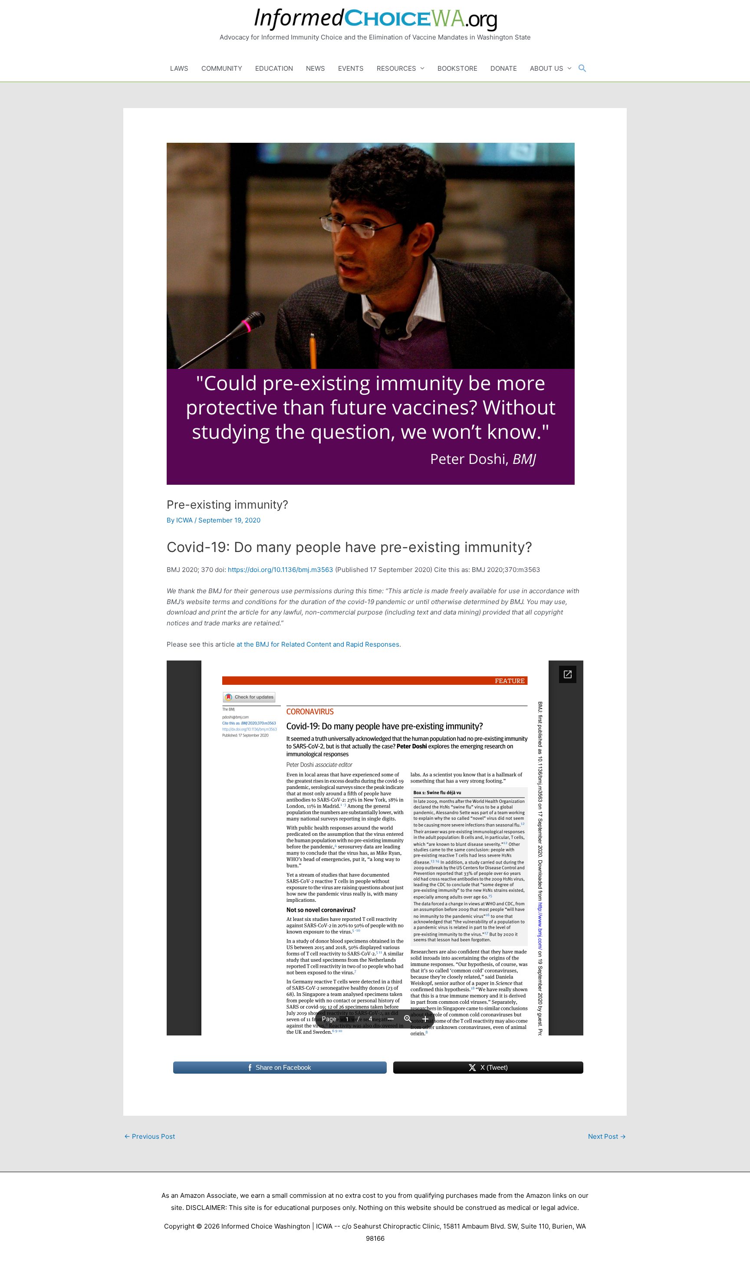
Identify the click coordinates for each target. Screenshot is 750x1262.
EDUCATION (274, 68)
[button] (582, 68)
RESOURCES (396, 68)
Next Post (607, 1136)
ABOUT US (546, 68)
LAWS (179, 68)
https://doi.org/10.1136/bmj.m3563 (280, 569)
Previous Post (149, 1136)
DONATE (503, 68)
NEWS (315, 68)
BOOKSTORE (457, 68)
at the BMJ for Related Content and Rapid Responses (318, 644)
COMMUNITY (221, 68)
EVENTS (351, 68)
